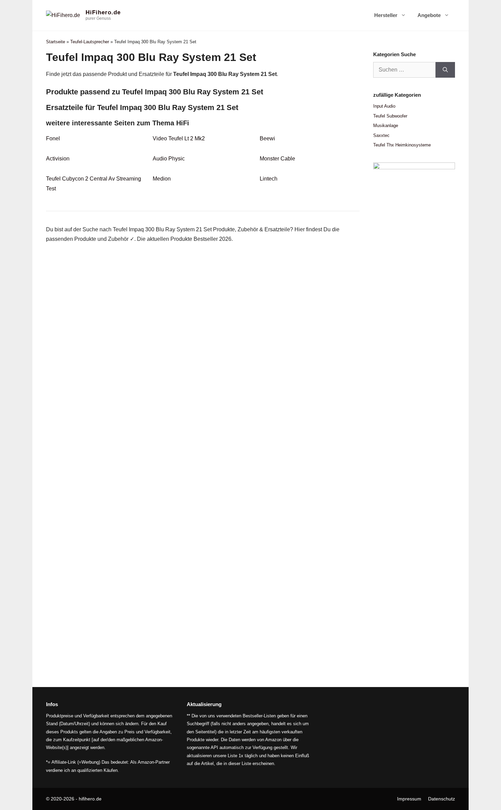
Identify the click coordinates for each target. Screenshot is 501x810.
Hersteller (385, 15)
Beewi (267, 138)
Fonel (53, 138)
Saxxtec (381, 135)
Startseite (55, 41)
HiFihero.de (103, 12)
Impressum (409, 798)
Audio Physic (169, 158)
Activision (58, 158)
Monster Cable (277, 158)
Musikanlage (385, 125)
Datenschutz (441, 798)
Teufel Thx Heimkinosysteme (402, 144)
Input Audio (384, 106)
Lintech (268, 179)
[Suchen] (445, 70)
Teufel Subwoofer (390, 116)
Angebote (429, 15)
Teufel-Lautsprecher (89, 41)
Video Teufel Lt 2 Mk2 (179, 138)
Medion (162, 179)
